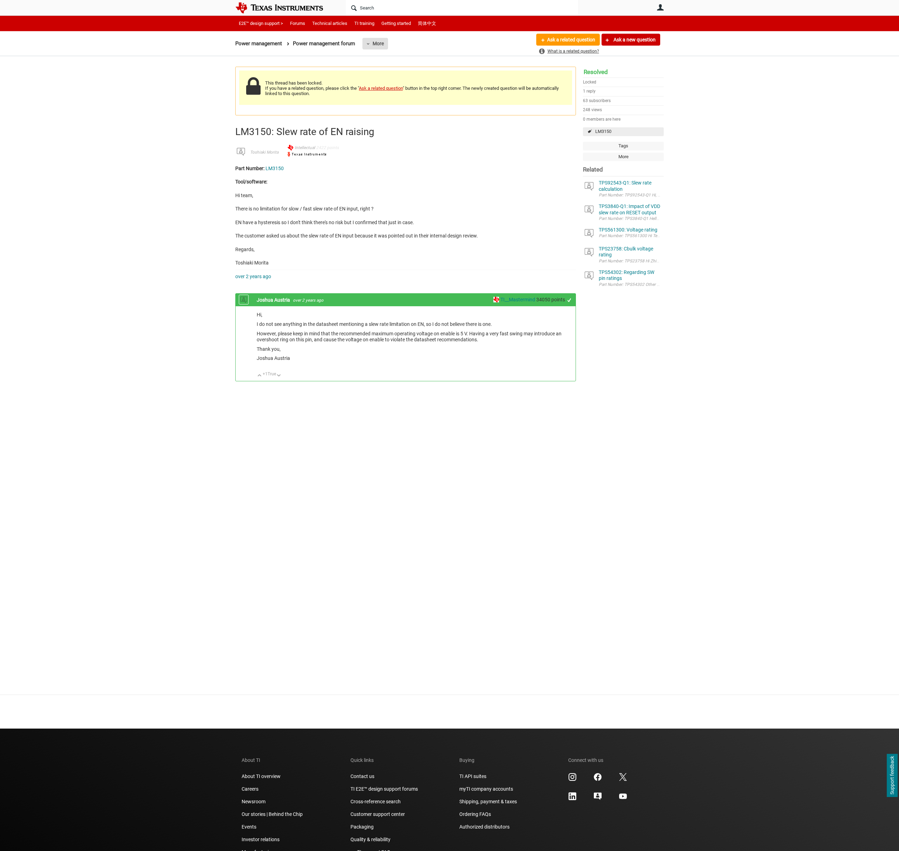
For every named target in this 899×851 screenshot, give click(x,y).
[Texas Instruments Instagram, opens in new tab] (572, 779)
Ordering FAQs (475, 814)
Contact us (362, 776)
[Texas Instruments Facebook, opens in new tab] (597, 779)
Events (249, 827)
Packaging (362, 827)
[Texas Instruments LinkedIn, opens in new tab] (572, 799)
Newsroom (253, 801)
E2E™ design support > (261, 23)
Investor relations (261, 839)
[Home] (284, 7)
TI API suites (472, 776)
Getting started (396, 23)
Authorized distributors (484, 827)
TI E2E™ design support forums (384, 789)
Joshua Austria (274, 300)
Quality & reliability (370, 839)
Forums (297, 23)
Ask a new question (634, 39)
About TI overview (261, 776)
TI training (364, 23)
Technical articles (329, 23)
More (378, 43)
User (660, 7)
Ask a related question (571, 39)
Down (279, 376)
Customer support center (377, 814)
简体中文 (427, 23)
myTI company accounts (486, 789)
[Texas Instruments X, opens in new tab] (623, 779)
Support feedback (892, 775)
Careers (250, 789)
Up (260, 376)
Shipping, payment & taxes (488, 801)
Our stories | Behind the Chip (272, 814)
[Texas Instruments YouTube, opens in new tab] (623, 799)
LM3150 (603, 131)
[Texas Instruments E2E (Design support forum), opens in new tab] (597, 799)
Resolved (596, 71)
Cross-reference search (375, 801)
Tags (623, 145)
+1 (569, 300)
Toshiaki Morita (264, 152)
